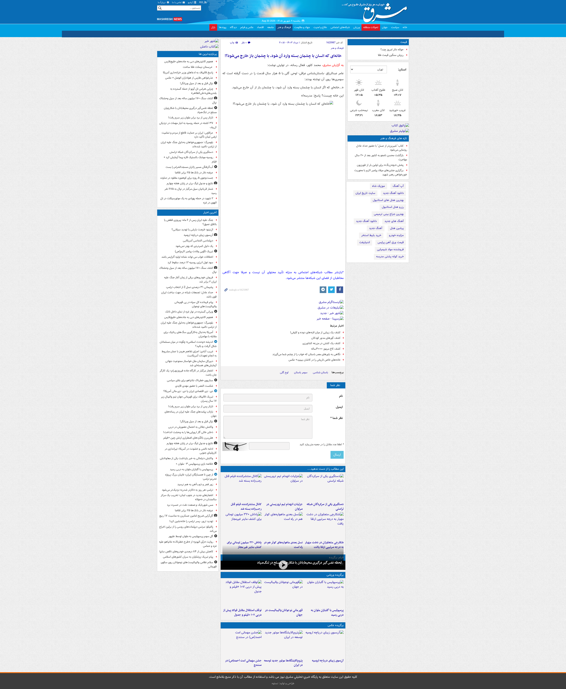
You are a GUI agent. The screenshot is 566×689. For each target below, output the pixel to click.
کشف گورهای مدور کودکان (325, 338)
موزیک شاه (378, 186)
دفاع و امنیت (320, 27)
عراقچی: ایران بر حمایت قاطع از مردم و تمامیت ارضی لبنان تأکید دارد (189, 135)
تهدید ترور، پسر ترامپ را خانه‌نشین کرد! (191, 521)
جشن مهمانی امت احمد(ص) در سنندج (243, 663)
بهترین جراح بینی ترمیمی (389, 214)
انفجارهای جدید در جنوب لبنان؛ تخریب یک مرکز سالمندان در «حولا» (189, 497)
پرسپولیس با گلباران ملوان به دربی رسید (327, 612)
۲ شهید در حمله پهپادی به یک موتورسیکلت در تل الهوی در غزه (188, 200)
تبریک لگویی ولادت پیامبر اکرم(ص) (194, 251)
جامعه (270, 27)
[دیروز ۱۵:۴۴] (282, 487)
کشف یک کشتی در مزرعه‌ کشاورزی (321, 343)
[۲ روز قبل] (242, 593)
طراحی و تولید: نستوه (283, 683)
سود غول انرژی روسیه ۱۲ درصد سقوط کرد (190, 262)
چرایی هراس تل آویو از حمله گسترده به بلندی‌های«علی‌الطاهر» (193, 91)
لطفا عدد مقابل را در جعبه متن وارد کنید (322, 445)
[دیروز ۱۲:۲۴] (324, 525)
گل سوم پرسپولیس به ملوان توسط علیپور (190, 536)
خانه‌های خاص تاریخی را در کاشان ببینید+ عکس (314, 360)
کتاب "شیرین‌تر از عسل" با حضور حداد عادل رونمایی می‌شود (381, 148)
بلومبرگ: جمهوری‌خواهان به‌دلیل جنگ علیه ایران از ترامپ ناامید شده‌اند (189, 144)
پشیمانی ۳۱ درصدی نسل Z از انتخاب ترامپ (189, 287)
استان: (402, 69)
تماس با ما (177, 2)
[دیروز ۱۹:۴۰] (282, 593)
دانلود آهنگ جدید (393, 193)
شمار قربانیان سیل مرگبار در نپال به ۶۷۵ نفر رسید (190, 191)
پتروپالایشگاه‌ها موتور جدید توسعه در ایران (283, 663)
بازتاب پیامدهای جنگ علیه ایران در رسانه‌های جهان (190, 414)
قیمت (403, 42)
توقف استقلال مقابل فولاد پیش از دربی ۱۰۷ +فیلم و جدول (242, 612)
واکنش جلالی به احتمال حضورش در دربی (190, 427)
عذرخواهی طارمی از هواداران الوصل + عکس (189, 78)
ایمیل (339, 407)
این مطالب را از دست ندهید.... (325, 469)
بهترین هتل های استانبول (388, 200)
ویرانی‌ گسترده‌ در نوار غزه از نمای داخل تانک (189, 312)
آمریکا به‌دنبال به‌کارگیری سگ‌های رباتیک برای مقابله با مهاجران (190, 334)
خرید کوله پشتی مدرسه (390, 256)
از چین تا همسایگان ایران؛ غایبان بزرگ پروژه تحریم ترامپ (191, 477)
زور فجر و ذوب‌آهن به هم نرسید (195, 484)
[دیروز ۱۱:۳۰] (242, 525)
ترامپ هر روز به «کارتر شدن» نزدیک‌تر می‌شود (187, 490)
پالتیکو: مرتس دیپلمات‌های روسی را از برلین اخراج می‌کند (188, 529)
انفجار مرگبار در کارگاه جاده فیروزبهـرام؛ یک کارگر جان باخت (188, 373)
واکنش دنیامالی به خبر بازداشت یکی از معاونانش (186, 458)
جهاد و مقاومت (302, 27)
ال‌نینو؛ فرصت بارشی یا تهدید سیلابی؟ (192, 229)
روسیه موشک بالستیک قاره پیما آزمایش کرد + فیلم (190, 159)
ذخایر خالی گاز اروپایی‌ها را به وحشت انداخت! (188, 432)
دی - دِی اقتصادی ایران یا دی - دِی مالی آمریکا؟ (188, 391)
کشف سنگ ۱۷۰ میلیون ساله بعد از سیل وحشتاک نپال (188, 100)
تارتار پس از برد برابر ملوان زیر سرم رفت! (190, 117)
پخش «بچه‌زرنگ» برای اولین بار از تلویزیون (380, 165)
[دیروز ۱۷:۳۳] (324, 487)
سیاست (395, 27)
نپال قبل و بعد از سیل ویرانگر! (196, 83)
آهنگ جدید (375, 228)
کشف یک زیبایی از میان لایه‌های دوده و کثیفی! (315, 332)
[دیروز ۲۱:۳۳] (324, 593)
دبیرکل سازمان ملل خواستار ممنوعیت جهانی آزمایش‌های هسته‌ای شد (191, 363)
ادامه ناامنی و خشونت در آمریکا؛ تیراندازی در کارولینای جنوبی (191, 451)
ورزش (356, 27)
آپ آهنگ (398, 186)
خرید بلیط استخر (371, 235)
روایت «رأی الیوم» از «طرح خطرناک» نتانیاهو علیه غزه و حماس (188, 544)
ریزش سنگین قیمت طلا (390, 55)
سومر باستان (300, 372)
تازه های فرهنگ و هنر (393, 138)
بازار (213, 27)
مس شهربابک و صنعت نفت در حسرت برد (190, 505)
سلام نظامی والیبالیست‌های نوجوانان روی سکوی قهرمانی (189, 564)
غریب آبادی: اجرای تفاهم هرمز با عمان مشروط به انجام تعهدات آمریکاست (189, 353)
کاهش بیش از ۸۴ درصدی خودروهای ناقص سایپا (186, 551)
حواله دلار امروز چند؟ (392, 49)
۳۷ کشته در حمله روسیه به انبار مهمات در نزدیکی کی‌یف (188, 125)
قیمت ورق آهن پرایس (391, 242)
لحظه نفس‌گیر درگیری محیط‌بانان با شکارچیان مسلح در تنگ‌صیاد (299, 563)
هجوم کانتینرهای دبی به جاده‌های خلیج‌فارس (188, 61)
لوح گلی (284, 372)
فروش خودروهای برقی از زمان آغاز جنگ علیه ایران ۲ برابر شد (190, 279)
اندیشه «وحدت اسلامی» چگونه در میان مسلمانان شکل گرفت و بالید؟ (188, 344)
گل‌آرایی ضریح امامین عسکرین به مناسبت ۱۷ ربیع (186, 516)
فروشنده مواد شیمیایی (390, 249)
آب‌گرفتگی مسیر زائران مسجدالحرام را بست (189, 167)
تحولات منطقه (370, 27)
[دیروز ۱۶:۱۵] (283, 564)
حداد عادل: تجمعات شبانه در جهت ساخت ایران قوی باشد (189, 294)
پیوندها (222, 27)
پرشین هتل (397, 228)
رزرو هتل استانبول (393, 207)
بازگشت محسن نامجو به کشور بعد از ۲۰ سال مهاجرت (381, 157)
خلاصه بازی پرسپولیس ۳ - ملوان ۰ (194, 464)
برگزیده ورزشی (335, 575)
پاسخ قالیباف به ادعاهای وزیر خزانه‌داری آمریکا (188, 72)
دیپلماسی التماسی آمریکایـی (198, 240)
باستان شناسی (320, 372)
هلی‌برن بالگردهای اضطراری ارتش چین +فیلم (188, 438)
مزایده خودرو (396, 235)
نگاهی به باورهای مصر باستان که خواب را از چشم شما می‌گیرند (306, 354)
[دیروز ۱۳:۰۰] (242, 643)
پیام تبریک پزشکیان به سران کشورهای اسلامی (188, 557)
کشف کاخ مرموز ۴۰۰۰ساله (325, 349)
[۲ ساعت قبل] (324, 643)
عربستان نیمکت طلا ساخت (198, 67)
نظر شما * (336, 418)
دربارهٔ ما (162, 2)
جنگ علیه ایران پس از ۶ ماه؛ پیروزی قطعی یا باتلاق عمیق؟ (190, 222)
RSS (201, 2)
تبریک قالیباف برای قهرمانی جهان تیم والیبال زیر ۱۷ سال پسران (189, 399)
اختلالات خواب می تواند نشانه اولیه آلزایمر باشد (187, 257)
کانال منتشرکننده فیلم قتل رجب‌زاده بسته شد (246, 506)
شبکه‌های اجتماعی (340, 27)
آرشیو (190, 2)
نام (341, 396)
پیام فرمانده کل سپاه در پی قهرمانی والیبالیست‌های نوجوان (195, 304)
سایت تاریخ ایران (365, 193)
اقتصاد (260, 27)
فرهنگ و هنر (284, 27)
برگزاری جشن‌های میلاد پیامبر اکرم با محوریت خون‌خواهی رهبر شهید (380, 172)
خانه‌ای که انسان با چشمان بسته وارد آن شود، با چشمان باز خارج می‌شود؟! (283, 56)
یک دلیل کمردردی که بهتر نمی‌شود (194, 246)
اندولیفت (364, 242)
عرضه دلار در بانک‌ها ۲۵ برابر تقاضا (194, 172)
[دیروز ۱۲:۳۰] (242, 487)
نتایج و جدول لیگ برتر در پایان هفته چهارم (190, 183)
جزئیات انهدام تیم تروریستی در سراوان (284, 506)
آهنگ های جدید (394, 221)
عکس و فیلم (246, 27)
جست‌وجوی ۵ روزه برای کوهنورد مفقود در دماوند (186, 178)
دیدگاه (233, 27)
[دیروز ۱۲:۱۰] (282, 525)
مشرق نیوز (376, 11)
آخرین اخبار (210, 212)
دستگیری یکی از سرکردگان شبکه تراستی (325, 506)
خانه (405, 27)
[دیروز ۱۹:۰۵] (282, 643)
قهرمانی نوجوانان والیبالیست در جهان (283, 612)
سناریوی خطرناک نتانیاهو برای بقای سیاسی (190, 380)
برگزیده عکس (336, 625)
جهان (385, 27)
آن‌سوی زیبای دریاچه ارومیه (328, 660)
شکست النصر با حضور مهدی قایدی (194, 386)
